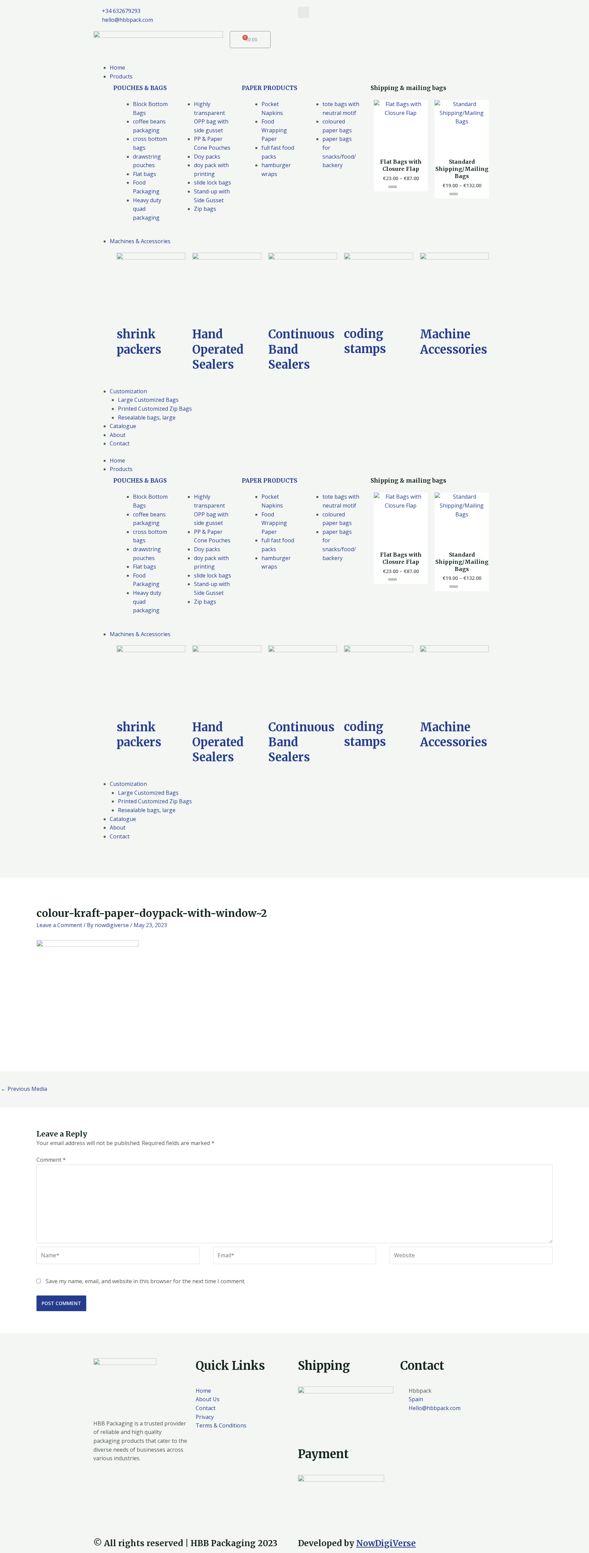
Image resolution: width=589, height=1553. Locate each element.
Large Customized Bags (148, 792)
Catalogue (123, 819)
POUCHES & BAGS (140, 88)
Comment (51, 1159)
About (117, 827)
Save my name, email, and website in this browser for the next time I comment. (145, 1281)
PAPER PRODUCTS (269, 88)
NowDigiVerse (386, 1543)
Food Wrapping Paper (274, 130)
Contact (120, 836)
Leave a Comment (59, 925)
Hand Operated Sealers (218, 349)
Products (121, 469)
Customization (128, 784)
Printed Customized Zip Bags (155, 801)
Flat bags (144, 174)
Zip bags (205, 209)
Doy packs (207, 156)
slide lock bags (212, 182)
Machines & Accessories (140, 634)
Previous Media (24, 1089)
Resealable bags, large (147, 810)
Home (117, 460)
